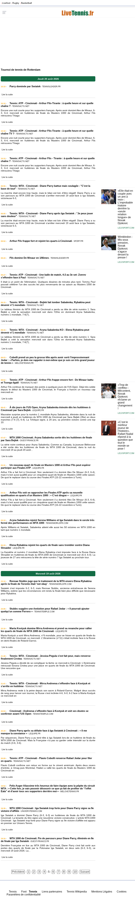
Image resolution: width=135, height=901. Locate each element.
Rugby (15, 3)
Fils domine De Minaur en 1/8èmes (29, 257)
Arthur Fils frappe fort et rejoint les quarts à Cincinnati (41, 241)
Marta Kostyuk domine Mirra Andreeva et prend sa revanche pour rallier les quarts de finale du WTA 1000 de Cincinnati (46, 629)
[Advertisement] (67, 41)
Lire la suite (7, 94)
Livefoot (6, 3)
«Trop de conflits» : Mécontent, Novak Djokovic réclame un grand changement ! (125, 396)
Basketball (26, 3)
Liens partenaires (52, 891)
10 (75, 871)
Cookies (121, 891)
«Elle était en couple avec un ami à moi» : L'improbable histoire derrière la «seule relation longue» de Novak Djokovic (125, 207)
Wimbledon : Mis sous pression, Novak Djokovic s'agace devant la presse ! (125, 247)
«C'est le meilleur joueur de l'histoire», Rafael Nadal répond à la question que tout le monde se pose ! (125, 435)
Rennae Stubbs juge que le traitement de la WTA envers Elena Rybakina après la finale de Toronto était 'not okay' (46, 582)
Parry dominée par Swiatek (25, 86)
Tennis (13, 891)
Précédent (18, 871)
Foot (24, 891)
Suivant (84, 871)
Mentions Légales (101, 891)
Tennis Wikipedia (77, 891)
